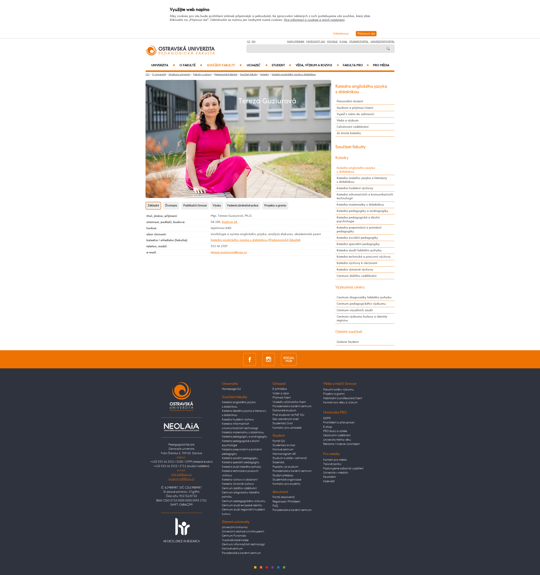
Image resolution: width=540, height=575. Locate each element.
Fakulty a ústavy (202, 74)
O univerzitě (159, 74)
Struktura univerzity (179, 74)
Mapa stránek (295, 41)
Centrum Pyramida (234, 535)
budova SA (229, 222)
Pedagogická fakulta (225, 74)
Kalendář (329, 481)
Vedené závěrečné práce (242, 205)
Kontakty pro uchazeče (287, 427)
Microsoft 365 (315, 41)
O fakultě (191, 65)
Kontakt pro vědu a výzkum (340, 402)
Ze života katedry (349, 133)
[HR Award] (181, 529)
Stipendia (278, 462)
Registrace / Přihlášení (286, 501)
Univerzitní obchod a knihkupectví (243, 531)
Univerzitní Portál (382, 41)
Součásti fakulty (224, 65)
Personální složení (350, 101)
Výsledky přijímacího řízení (289, 402)
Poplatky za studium (285, 466)
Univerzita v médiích (335, 472)
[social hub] (289, 359)
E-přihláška (280, 389)
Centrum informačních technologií (243, 544)
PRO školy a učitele (335, 431)
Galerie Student (348, 341)
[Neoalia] (181, 427)
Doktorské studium (284, 410)
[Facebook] (249, 359)
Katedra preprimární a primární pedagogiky (359, 229)
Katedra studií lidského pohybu (359, 250)
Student (281, 65)
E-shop (327, 427)
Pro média (381, 65)
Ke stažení (329, 476)
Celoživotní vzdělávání (353, 126)
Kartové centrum (232, 548)
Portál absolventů (284, 497)
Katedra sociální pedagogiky (357, 237)
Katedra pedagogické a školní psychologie (358, 219)
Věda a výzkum (348, 120)
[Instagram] (268, 359)
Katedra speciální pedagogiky (358, 244)
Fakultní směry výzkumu (338, 389)
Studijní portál (359, 41)
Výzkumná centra (349, 287)
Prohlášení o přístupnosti (339, 422)
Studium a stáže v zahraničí (290, 458)
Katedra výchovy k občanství (357, 263)
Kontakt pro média (335, 459)
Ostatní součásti (348, 332)
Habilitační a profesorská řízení (342, 398)
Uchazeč (257, 65)
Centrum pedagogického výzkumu (361, 303)
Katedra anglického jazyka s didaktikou (294, 74)
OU (147, 74)
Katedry (264, 74)
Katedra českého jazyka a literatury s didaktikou (362, 179)
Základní (153, 205)
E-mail (343, 41)
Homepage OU (231, 389)
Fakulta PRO (356, 65)
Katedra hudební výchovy (355, 188)
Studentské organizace (287, 479)
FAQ (275, 505)
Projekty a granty (275, 205)
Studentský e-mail (284, 445)
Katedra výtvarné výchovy (355, 269)
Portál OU (279, 441)
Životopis (171, 205)
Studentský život (283, 423)
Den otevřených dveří (286, 419)
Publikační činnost (195, 205)
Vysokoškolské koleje (235, 540)
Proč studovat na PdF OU (288, 414)
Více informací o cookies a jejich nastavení (314, 20)
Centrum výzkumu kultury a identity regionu (362, 318)
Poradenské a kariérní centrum (241, 553)
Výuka (217, 205)
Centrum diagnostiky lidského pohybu (364, 297)
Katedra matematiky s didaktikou (360, 204)
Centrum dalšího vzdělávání (357, 275)
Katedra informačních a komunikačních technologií (365, 196)
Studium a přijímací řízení (355, 107)
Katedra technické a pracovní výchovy (364, 256)
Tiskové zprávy (332, 464)
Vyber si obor (281, 393)
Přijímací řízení (282, 397)
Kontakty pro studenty (287, 483)
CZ (248, 41)
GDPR (327, 418)
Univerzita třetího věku (337, 439)
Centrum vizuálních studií (355, 310)
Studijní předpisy (283, 475)
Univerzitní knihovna (234, 527)
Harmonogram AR (284, 453)
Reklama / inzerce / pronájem (341, 444)
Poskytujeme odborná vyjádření (343, 468)
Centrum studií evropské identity (242, 505)
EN (253, 41)
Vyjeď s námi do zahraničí (355, 114)
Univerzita (163, 65)
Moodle (332, 41)
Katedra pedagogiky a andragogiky (362, 211)
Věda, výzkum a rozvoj (317, 65)
